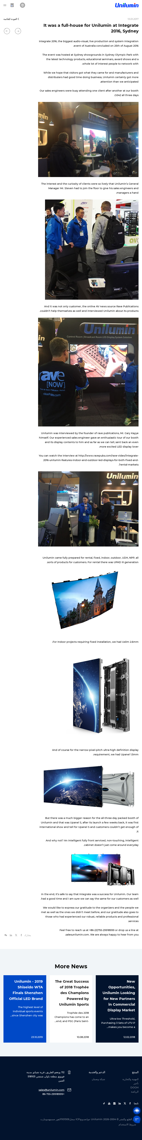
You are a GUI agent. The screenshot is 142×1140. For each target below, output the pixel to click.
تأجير (136, 1083)
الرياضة (135, 1091)
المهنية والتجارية (130, 1079)
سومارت (44, 1119)
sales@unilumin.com (51, 1089)
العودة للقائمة (10, 19)
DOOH (134, 1087)
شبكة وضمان (98, 1079)
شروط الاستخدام (127, 1124)
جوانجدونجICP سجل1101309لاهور (73, 1119)
